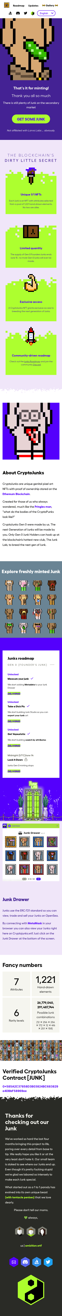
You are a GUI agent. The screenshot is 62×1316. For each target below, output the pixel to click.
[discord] (18, 13)
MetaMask (35, 923)
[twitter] (25, 13)
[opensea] (10, 13)
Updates (33, 5)
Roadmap (18, 5)
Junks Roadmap (32, 361)
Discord (37, 364)
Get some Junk (31, 119)
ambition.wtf (33, 1245)
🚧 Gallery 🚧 (50, 5)
